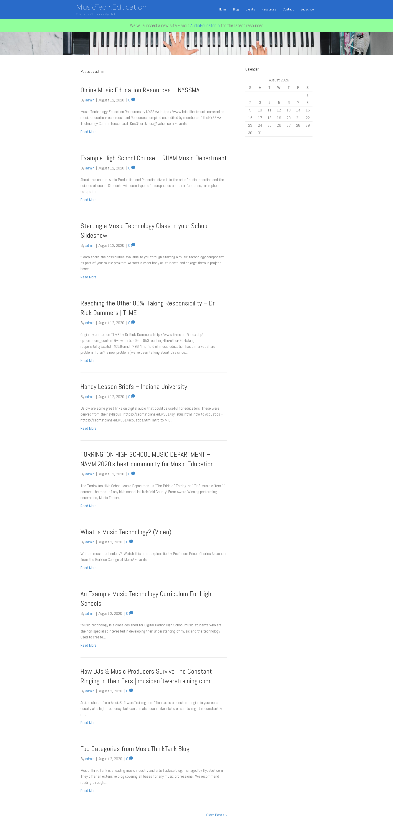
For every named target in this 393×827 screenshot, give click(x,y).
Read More (88, 131)
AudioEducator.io (205, 25)
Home (223, 9)
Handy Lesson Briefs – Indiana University (134, 386)
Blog (236, 9)
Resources (269, 9)
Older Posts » (216, 814)
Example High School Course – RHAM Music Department (154, 158)
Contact (288, 9)
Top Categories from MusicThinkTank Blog (135, 748)
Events (250, 9)
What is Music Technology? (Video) (126, 532)
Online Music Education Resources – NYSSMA (140, 90)
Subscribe (307, 9)
